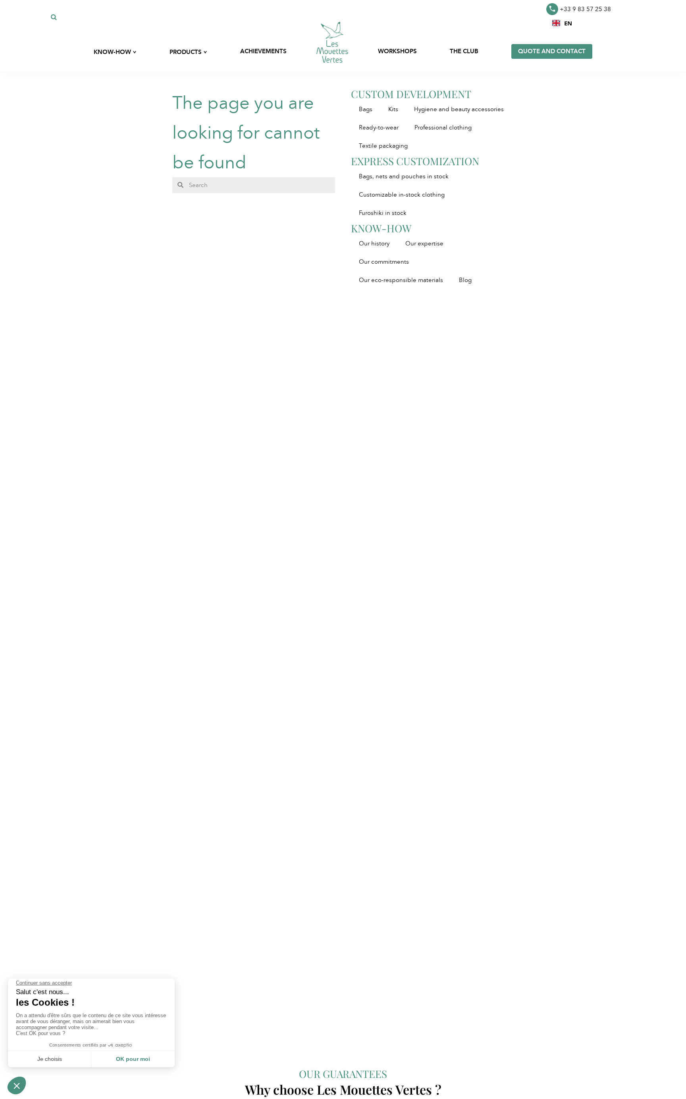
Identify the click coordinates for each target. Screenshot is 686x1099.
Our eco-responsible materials (401, 280)
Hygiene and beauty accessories (459, 109)
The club (464, 51)
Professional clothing (443, 127)
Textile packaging (383, 145)
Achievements (263, 51)
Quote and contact (552, 51)
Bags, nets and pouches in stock (404, 176)
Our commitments (384, 261)
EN (568, 23)
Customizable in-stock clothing (402, 194)
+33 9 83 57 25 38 (585, 9)
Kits (393, 109)
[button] (562, 23)
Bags (365, 109)
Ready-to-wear (379, 127)
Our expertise (424, 243)
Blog (465, 280)
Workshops (397, 51)
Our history (374, 243)
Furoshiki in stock (383, 212)
